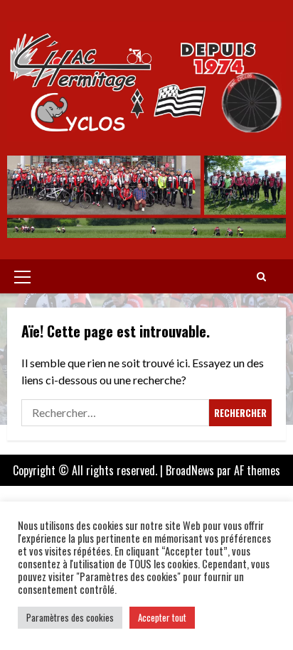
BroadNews (190, 470)
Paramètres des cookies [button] (70, 617)
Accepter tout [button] (162, 617)
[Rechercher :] (115, 412)
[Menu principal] (22, 276)
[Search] (261, 276)
